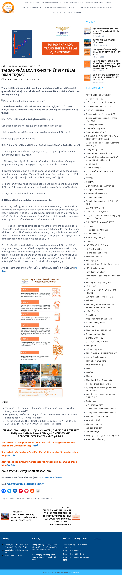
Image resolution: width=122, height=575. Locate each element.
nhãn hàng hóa (92, 311)
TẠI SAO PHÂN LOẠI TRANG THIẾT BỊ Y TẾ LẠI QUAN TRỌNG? (27, 499)
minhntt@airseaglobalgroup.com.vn (25, 484)
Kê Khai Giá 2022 (94, 249)
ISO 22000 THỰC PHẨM (97, 245)
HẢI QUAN (108, 2)
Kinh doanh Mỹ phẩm (95, 272)
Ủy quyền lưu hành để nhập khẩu (101, 412)
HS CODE (53, 7)
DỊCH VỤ (90, 182)
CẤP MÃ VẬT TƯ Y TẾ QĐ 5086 (100, 102)
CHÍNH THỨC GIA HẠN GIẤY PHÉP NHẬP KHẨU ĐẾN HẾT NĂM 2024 (106, 77)
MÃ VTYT (90, 300)
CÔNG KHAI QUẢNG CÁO (97, 167)
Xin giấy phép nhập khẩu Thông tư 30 (103, 435)
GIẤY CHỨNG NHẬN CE (97, 211)
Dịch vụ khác (57, 12)
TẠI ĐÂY (35, 445)
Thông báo (91, 345)
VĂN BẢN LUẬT (93, 420)
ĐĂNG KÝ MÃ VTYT (95, 208)
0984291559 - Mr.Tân (13, 556)
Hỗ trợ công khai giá (95, 237)
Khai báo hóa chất (94, 256)
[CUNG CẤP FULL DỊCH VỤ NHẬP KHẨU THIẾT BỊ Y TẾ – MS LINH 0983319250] (5, 516)
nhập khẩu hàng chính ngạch (99, 319)
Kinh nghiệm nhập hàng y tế (98, 282)
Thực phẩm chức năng (96, 361)
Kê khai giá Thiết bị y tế (96, 253)
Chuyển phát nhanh (94, 7)
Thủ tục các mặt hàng (31, 7)
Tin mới (46, 7)
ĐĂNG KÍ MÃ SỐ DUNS (96, 193)
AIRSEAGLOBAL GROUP (14, 79)
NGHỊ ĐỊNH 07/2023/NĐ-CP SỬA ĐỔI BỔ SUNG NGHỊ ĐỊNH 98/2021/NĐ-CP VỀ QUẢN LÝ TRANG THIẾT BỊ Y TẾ (107, 64)
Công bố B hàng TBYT (96, 132)
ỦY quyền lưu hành (94, 405)
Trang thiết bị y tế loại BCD (73, 554)
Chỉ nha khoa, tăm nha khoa (98, 106)
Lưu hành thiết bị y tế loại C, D (100, 297)
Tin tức (89, 376)
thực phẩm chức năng (96, 357)
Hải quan (90, 226)
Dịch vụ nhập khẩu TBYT (50, 2)
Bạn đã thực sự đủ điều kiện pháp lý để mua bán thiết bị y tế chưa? (106, 31)
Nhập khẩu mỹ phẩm (95, 322)
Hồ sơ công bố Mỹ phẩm (97, 230)
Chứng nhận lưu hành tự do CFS (100, 114)
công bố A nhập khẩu (95, 128)
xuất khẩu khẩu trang (95, 439)
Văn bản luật (107, 7)
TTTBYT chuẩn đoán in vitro (98, 384)
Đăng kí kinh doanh (94, 189)
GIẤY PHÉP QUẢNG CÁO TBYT (100, 222)
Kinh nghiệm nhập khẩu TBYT (67, 7)
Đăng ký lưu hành (94, 197)
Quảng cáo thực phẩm (96, 334)
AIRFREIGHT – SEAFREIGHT (94, 2)
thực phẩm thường (94, 364)
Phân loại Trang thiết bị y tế (26, 66)
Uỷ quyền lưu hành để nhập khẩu (101, 408)
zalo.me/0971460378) (51, 477)
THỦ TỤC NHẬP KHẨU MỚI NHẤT (101, 353)
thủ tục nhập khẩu (94, 349)
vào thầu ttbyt (92, 431)
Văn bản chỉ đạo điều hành (98, 416)
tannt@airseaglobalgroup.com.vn (16, 551)
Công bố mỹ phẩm (94, 149)
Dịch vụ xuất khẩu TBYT (72, 2)
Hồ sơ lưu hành (93, 233)
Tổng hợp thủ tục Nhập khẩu (99, 380)
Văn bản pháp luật (94, 424)
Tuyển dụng (78, 12)
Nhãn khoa (91, 315)
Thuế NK (90, 368)
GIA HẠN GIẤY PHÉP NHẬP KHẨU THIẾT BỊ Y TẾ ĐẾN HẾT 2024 (107, 52)
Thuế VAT (83, 7)
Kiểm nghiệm (92, 260)
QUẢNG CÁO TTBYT (95, 338)
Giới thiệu (36, 2)
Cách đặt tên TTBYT (95, 99)
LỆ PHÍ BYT (91, 286)
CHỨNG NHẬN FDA (95, 110)
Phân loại (6, 66)
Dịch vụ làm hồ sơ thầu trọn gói (100, 186)
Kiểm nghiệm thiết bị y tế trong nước (102, 264)
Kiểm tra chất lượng (95, 268)
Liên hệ (69, 12)
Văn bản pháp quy (94, 428)
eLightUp (75, 572)
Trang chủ (27, 2)
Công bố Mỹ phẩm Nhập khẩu (99, 153)
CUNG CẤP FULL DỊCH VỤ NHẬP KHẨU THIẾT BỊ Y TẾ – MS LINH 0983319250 (23, 517)
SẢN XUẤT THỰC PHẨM (97, 342)
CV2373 (89, 178)
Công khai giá (92, 164)
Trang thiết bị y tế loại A (72, 551)
